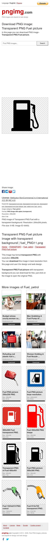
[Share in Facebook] (3, 191)
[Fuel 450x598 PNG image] (36, 416)
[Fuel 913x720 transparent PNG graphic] (36, 492)
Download (11, 324)
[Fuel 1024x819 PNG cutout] (12, 492)
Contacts (6, 528)
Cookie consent (35, 525)
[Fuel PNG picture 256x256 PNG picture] (12, 378)
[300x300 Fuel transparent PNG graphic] (12, 416)
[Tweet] (13, 191)
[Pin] (10, 191)
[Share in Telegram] (6, 191)
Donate (25, 525)
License (12, 525)
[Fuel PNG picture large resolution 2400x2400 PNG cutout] (36, 378)
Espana (19, 3)
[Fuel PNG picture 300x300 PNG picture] (36, 454)
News (18, 525)
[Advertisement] (25, 72)
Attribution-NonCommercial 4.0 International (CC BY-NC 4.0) (25, 199)
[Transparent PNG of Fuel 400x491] (12, 454)
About (5, 525)
